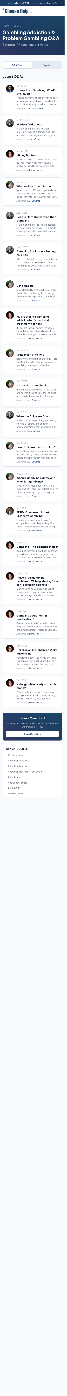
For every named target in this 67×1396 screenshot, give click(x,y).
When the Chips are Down (33, 416)
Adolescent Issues (17, 782)
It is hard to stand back (31, 385)
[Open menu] (58, 11)
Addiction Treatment (19, 766)
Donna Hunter (35, 170)
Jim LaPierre (34, 139)
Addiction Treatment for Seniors (25, 771)
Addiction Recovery (18, 760)
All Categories (15, 755)
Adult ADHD (14, 788)
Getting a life (25, 285)
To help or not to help (30, 354)
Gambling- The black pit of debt (37, 546)
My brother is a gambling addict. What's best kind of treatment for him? (34, 320)
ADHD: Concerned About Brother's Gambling (32, 514)
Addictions (14, 777)
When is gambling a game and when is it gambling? (35, 479)
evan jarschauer (36, 108)
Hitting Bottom (26, 155)
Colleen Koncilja (37, 530)
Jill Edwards (34, 201)
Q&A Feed (17, 65)
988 (26, 2)
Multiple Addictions (29, 124)
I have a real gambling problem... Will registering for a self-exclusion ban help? (37, 581)
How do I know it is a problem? (36, 447)
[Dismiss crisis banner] (61, 3)
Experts (17, 25)
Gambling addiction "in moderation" (31, 617)
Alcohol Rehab (15, 793)
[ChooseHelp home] (17, 11)
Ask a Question (32, 734)
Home (6, 25)
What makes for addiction (33, 186)
